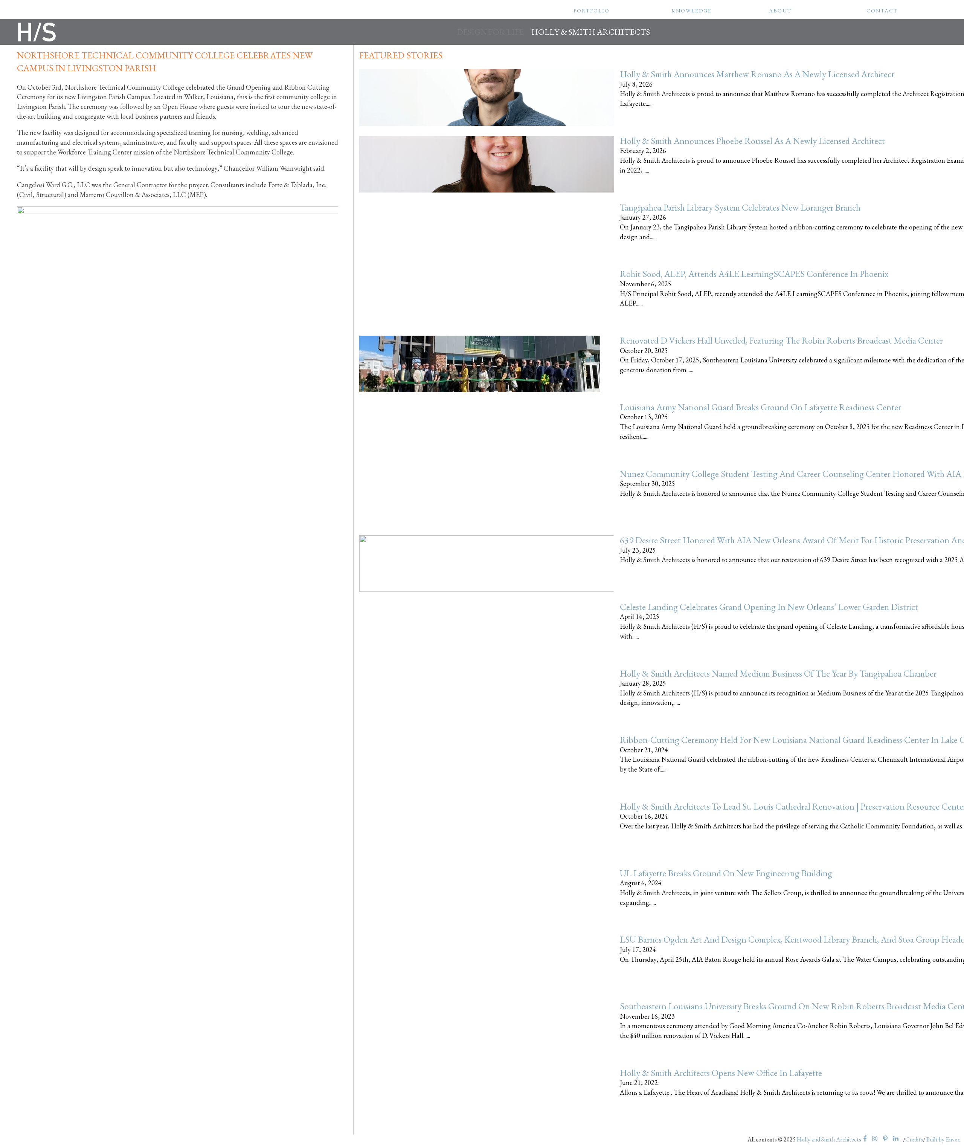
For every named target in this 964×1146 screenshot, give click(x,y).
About (780, 10)
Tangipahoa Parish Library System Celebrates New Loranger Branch (740, 207)
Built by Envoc (943, 1139)
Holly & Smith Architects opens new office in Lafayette (721, 1073)
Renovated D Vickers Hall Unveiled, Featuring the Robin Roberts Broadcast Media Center (781, 340)
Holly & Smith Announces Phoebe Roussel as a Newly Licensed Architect (752, 141)
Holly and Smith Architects (829, 1139)
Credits (914, 1139)
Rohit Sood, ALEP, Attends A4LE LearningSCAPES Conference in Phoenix (754, 274)
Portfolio (592, 10)
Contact (882, 10)
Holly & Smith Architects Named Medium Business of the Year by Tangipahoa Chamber (778, 673)
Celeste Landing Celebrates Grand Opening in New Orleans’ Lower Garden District (769, 607)
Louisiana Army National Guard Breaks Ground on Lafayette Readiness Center (760, 407)
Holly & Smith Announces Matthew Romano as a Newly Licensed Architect (757, 74)
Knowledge (691, 10)
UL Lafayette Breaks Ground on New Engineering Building (726, 873)
